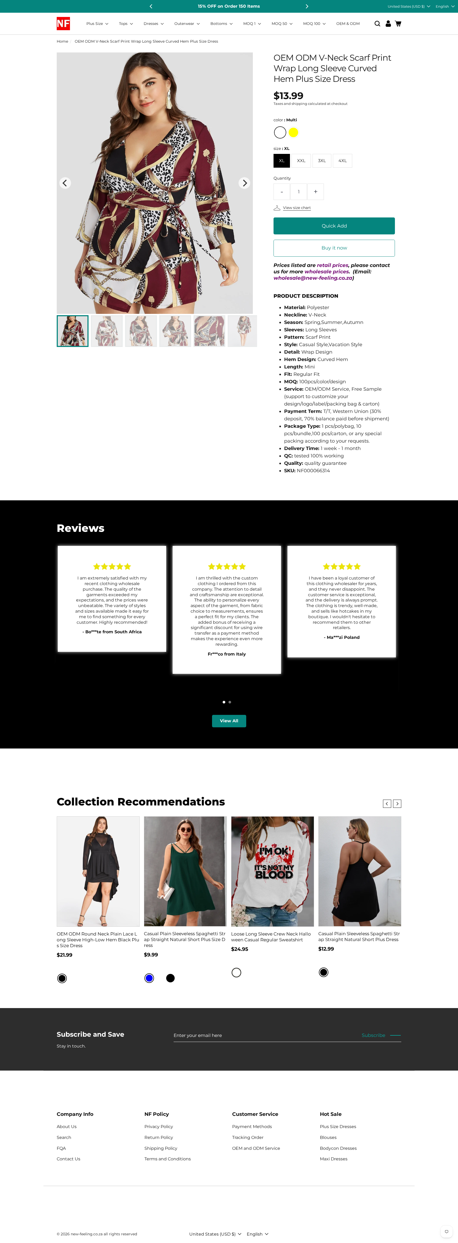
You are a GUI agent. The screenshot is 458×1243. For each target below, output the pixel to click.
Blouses (328, 1137)
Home (62, 41)
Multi (280, 132)
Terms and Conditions (167, 1158)
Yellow (293, 132)
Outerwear (184, 23)
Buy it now (334, 248)
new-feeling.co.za (87, 1234)
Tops (124, 23)
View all (229, 720)
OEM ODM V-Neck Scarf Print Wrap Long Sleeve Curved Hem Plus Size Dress (146, 41)
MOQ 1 (250, 23)
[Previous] (151, 6)
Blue (149, 978)
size (281, 148)
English (442, 6)
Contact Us (68, 1158)
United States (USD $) (406, 6)
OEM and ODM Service (256, 1148)
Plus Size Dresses (338, 1126)
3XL (322, 160)
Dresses (151, 23)
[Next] (306, 6)
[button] (377, 23)
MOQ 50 (280, 23)
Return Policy (158, 1137)
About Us (67, 1126)
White (236, 972)
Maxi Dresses (333, 1158)
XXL (301, 160)
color (285, 119)
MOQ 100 (312, 23)
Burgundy (160, 978)
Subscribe (373, 1035)
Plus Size (95, 23)
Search (64, 1137)
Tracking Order (247, 1137)
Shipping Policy (160, 1148)
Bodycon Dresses (338, 1148)
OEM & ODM (348, 23)
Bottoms (219, 23)
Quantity (282, 178)
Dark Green (181, 978)
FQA (61, 1148)
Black (62, 978)
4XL (342, 160)
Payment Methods (252, 1126)
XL (281, 160)
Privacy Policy (158, 1126)
